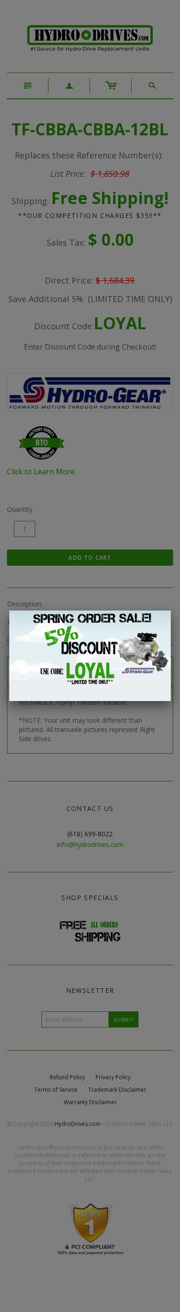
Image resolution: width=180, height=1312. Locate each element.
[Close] (170, 610)
